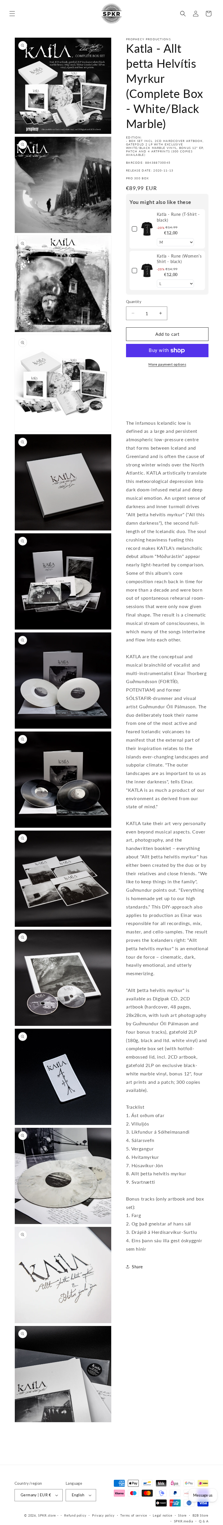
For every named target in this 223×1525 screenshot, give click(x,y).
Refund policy (75, 1515)
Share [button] (137, 1266)
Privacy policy (103, 1515)
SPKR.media (183, 1521)
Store (182, 1515)
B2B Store (200, 1515)
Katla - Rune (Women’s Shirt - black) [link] (179, 258)
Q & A (204, 1521)
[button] (12, 13)
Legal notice (162, 1515)
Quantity (133, 301)
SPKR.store (47, 1515)
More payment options (167, 364)
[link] (146, 228)
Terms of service (133, 1515)
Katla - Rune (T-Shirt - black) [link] (178, 217)
